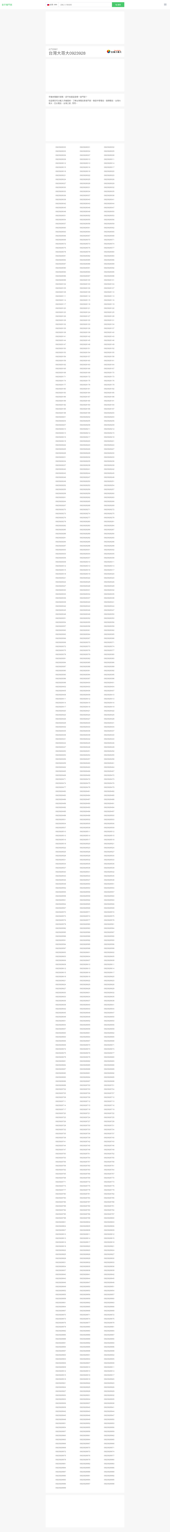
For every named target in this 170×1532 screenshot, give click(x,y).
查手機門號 (7, 4)
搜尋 (119, 4)
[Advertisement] (85, 28)
